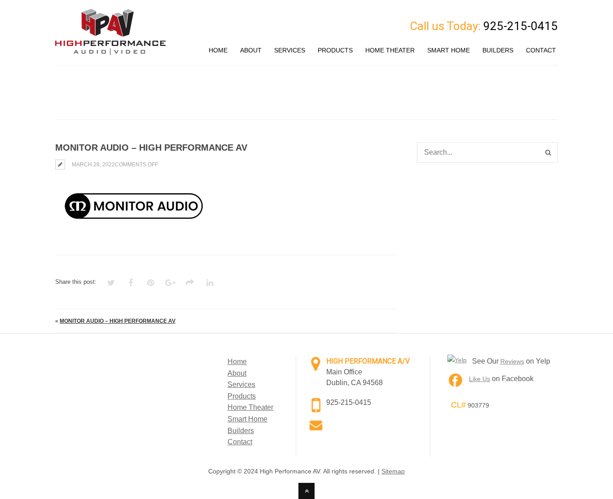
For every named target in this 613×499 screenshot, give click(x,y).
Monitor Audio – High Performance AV (117, 321)
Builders (241, 430)
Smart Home (247, 419)
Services (241, 384)
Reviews (512, 361)
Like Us (479, 378)
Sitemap (393, 471)
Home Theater (250, 407)
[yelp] (457, 360)
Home (237, 361)
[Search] (548, 152)
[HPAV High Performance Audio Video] (110, 49)
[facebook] (455, 381)
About (237, 373)
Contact (240, 442)
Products (242, 396)
